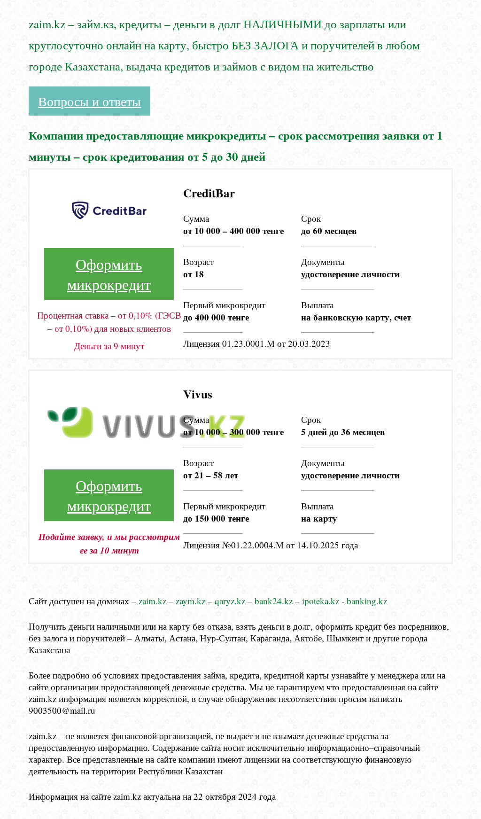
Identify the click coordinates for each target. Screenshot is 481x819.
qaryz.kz (230, 601)
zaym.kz (190, 601)
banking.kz (367, 601)
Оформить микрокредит (109, 274)
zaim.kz (152, 601)
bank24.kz (274, 601)
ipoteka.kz (320, 601)
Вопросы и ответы (89, 101)
